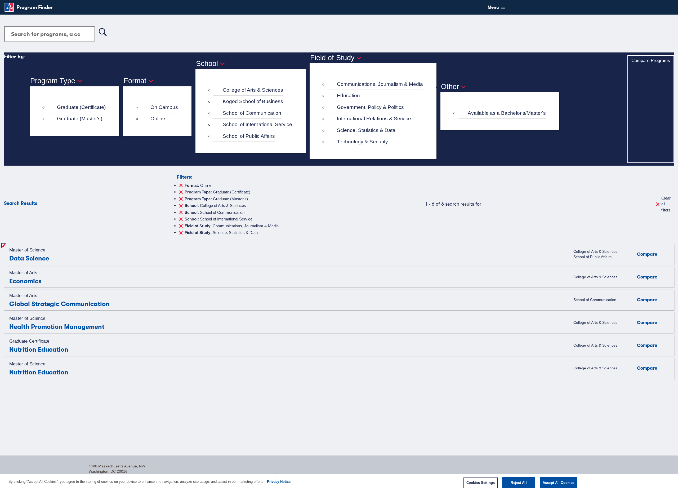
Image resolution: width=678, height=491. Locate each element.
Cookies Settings (480, 483)
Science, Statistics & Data (366, 130)
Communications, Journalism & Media (380, 84)
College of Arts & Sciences (253, 90)
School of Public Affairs (249, 136)
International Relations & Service (374, 118)
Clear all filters (666, 204)
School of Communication (252, 113)
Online (157, 118)
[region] (339, 482)
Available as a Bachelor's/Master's (507, 113)
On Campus (164, 107)
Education (348, 95)
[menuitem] (76, 107)
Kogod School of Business (253, 101)
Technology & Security (362, 141)
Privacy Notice (279, 482)
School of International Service (257, 124)
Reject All (519, 483)
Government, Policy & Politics (370, 107)
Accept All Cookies (558, 483)
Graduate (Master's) (79, 118)
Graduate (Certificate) (81, 107)
